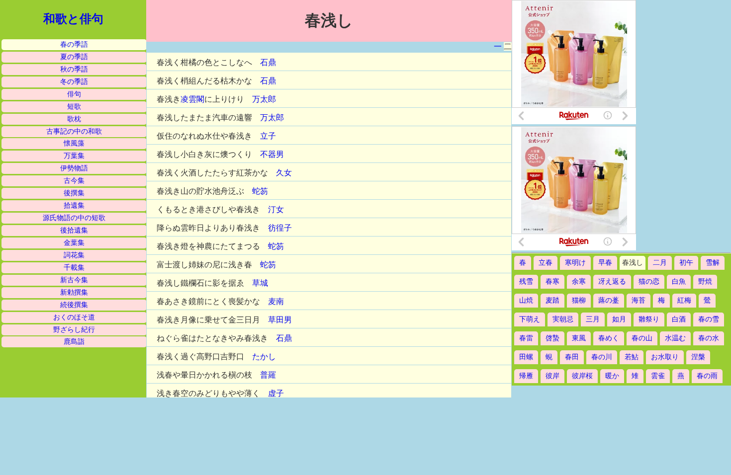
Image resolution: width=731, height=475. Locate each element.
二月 (660, 262)
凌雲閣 (192, 99)
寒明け (575, 262)
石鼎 (268, 62)
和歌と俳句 (73, 18)
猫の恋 (649, 281)
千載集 (74, 267)
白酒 (679, 319)
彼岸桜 (582, 376)
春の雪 (708, 319)
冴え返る (612, 281)
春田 (572, 357)
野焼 (705, 281)
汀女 (276, 209)
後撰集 (74, 193)
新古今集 (74, 280)
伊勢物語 (74, 168)
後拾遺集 (74, 230)
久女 (284, 172)
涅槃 (698, 357)
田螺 (526, 357)
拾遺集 (74, 205)
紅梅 (684, 300)
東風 (579, 338)
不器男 (272, 154)
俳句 (74, 94)
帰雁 (526, 376)
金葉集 (74, 242)
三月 (593, 319)
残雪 (526, 281)
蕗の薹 (608, 300)
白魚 (679, 281)
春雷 (526, 338)
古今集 (74, 180)
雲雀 (658, 376)
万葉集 (74, 155)
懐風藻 (74, 143)
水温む (675, 338)
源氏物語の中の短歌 (74, 218)
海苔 (638, 300)
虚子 (276, 393)
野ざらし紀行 (74, 329)
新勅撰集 (74, 292)
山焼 (526, 300)
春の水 (708, 338)
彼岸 (552, 376)
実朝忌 (562, 319)
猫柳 (579, 300)
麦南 (276, 301)
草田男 (280, 320)
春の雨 (707, 376)
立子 (268, 136)
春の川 (601, 357)
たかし (264, 356)
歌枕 (74, 119)
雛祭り (649, 319)
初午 (686, 262)
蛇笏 (260, 191)
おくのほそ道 (74, 317)
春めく (608, 338)
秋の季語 (74, 69)
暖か (612, 376)
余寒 (579, 281)
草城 (260, 283)
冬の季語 (74, 81)
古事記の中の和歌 (74, 131)
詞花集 (74, 255)
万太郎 (264, 99)
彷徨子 (280, 228)
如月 (619, 319)
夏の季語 (74, 57)
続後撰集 (74, 305)
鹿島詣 (74, 341)
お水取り (665, 357)
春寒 (552, 281)
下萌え (529, 319)
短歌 (74, 106)
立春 (545, 262)
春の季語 (74, 44)
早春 (605, 262)
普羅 (268, 375)
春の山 (642, 338)
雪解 (713, 262)
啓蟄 (552, 338)
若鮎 (632, 357)
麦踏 (552, 300)
